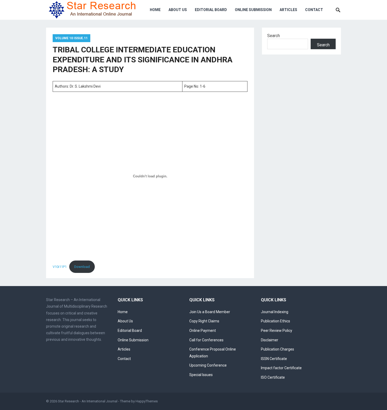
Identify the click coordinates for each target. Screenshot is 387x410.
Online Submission (253, 10)
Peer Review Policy (276, 330)
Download (82, 267)
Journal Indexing (274, 312)
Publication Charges (277, 349)
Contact (314, 10)
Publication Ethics (275, 321)
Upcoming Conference (208, 365)
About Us (177, 10)
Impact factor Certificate (281, 368)
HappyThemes (147, 401)
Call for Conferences (206, 340)
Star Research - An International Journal (87, 401)
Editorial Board (211, 10)
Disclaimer (269, 340)
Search (273, 35)
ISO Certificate (273, 377)
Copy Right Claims (204, 321)
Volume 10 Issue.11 (71, 38)
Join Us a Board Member (209, 312)
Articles (288, 10)
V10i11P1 (60, 267)
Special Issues (201, 375)
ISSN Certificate (274, 359)
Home (155, 10)
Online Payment (202, 330)
